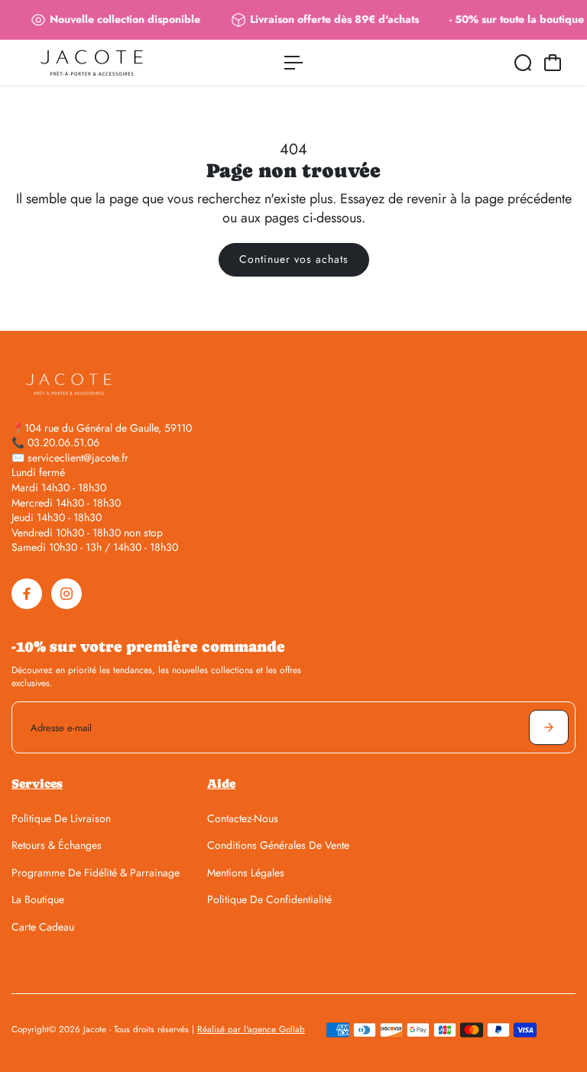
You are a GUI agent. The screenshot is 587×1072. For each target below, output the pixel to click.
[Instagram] (66, 593)
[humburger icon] (293, 62)
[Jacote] (118, 62)
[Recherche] (522, 62)
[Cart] (552, 62)
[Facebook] (26, 593)
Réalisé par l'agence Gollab (251, 1029)
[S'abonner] (549, 727)
